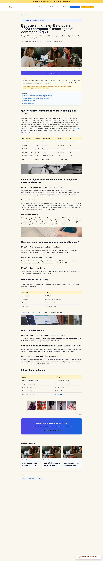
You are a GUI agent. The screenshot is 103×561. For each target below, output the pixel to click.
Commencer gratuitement (51, 73)
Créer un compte (75, 6)
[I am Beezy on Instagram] (38, 41)
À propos (45, 7)
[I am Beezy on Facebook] (40, 41)
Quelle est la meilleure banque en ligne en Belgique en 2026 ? (38, 95)
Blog (40, 7)
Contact (52, 7)
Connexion (65, 6)
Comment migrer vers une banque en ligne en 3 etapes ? (36, 98)
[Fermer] (99, 557)
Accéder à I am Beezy (87, 6)
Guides (26, 14)
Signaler (80, 414)
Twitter (24, 478)
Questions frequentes (29, 101)
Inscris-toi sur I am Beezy (28, 312)
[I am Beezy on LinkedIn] (35, 41)
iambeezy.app (58, 394)
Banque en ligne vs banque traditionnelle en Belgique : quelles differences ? (41, 96)
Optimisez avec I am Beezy (30, 100)
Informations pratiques (29, 103)
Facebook (32, 478)
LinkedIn (40, 478)
